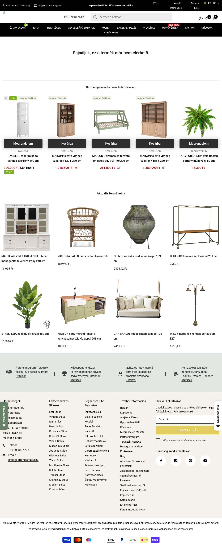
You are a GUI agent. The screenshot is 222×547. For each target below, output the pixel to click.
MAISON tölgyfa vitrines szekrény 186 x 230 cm (155, 158)
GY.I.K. (156, 3)
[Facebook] (161, 460)
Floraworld (199, 151)
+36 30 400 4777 (18, 450)
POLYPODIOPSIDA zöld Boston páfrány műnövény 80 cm (199, 158)
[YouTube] (205, 460)
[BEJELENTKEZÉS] (201, 18)
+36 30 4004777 (14, 5)
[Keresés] (131, 17)
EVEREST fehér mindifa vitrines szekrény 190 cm (23, 158)
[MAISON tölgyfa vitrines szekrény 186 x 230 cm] (155, 120)
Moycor (23, 151)
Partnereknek (74, 17)
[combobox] (134, 17)
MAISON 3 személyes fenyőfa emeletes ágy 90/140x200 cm (111, 158)
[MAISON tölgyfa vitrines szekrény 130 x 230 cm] (67, 120)
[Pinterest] (190, 460)
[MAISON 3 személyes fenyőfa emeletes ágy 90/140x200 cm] (111, 120)
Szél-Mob (67, 151)
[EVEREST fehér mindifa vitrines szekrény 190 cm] (23, 120)
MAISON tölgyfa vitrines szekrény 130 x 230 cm (67, 158)
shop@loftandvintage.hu (49, 5)
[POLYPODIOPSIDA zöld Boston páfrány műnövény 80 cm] (199, 120)
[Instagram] (175, 460)
